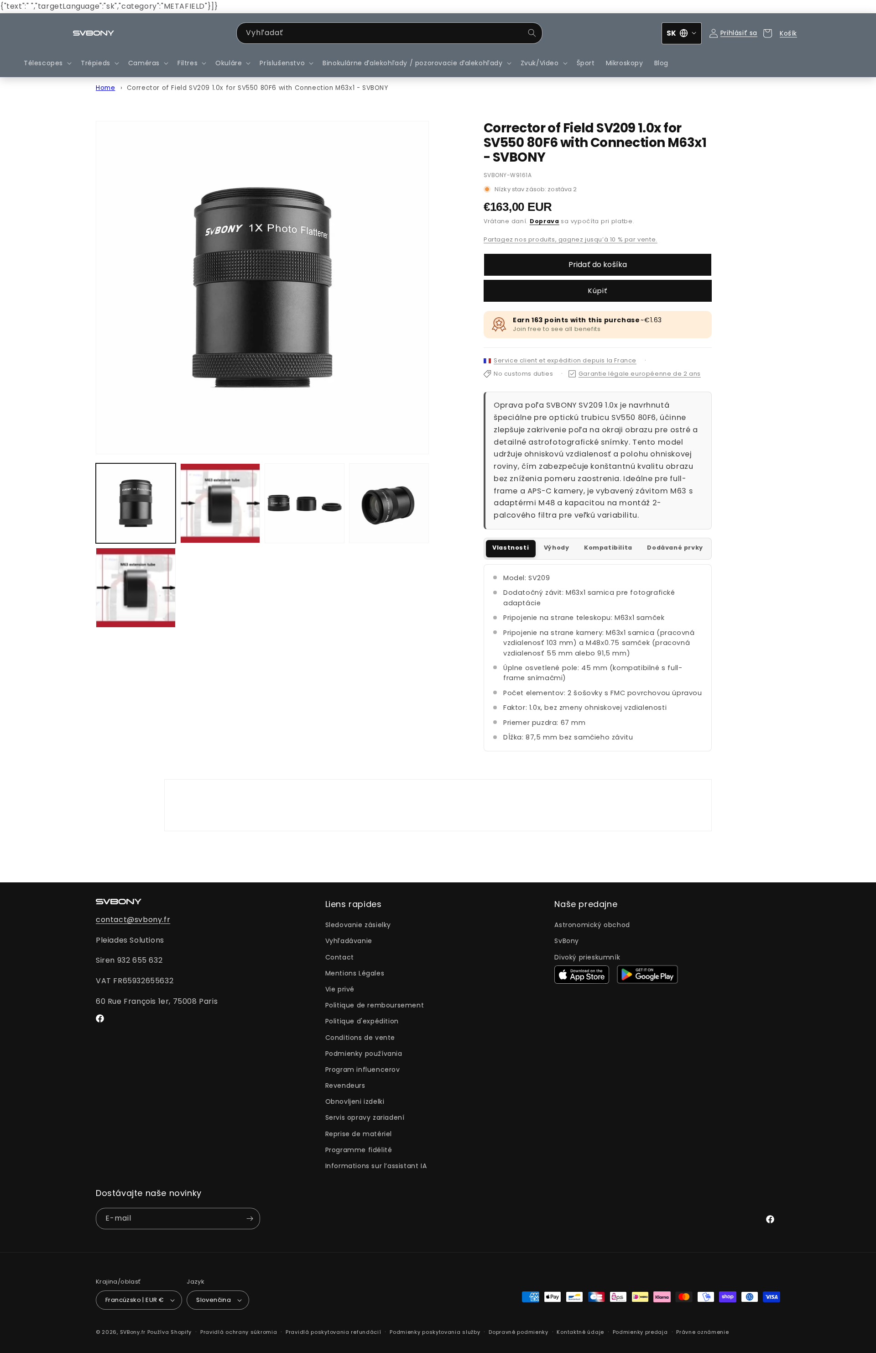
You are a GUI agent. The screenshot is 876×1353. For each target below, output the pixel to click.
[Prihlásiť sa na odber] (250, 1218)
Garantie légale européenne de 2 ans (640, 374)
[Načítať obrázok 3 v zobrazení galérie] (304, 503)
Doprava (544, 221)
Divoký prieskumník (587, 957)
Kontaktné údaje (580, 1332)
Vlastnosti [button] (510, 547)
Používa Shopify (169, 1332)
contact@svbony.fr (133, 919)
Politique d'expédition (362, 1021)
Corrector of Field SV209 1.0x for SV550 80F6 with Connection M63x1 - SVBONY (257, 88)
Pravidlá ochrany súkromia (238, 1332)
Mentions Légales (355, 973)
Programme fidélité (358, 1149)
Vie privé (340, 989)
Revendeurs (345, 1085)
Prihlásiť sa (738, 32)
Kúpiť (598, 290)
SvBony (566, 940)
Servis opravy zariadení (365, 1117)
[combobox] (389, 33)
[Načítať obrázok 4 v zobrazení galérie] (389, 503)
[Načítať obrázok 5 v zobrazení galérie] (136, 588)
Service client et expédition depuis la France (565, 360)
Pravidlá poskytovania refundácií (333, 1332)
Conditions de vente (360, 1037)
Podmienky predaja (640, 1332)
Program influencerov (362, 1069)
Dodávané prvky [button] (675, 547)
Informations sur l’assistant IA (376, 1165)
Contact (339, 957)
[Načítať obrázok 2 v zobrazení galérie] (220, 503)
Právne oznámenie (702, 1332)
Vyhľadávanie (348, 940)
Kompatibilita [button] (608, 547)
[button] (46, 63)
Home (105, 88)
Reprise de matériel (358, 1133)
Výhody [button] (556, 547)
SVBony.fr (133, 1332)
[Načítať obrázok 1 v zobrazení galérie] (136, 503)
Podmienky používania (363, 1053)
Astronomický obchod (592, 924)
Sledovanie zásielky (358, 924)
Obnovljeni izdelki (355, 1101)
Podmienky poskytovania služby (435, 1332)
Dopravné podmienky (518, 1332)
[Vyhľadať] (532, 33)
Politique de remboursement (374, 1005)
